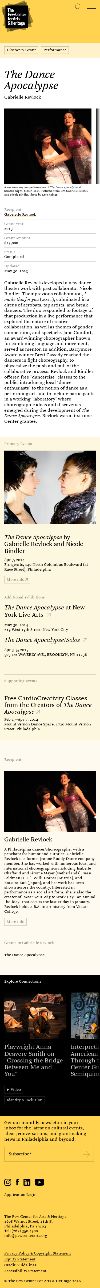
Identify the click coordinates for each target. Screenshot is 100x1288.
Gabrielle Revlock (22, 97)
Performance (54, 50)
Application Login (20, 1194)
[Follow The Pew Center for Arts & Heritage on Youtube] (40, 1184)
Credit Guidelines (20, 1265)
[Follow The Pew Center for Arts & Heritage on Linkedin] (26, 1184)
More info (15, 921)
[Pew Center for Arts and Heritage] (16, 16)
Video (16, 1089)
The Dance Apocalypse (24, 954)
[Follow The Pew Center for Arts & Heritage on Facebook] (17, 1184)
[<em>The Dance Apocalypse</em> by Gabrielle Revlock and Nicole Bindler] (50, 487)
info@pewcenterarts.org (25, 1235)
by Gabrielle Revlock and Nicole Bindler (43, 544)
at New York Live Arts (44, 611)
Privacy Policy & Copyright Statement (37, 1253)
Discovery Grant (21, 50)
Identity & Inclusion (24, 1100)
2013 (8, 228)
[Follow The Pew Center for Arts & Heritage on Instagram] (7, 1184)
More (15, 579)
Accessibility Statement (25, 1271)
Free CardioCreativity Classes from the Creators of (48, 705)
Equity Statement (19, 1259)
